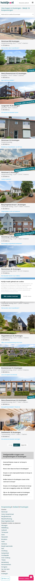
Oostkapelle (5, 555)
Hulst (3, 541)
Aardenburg (5, 562)
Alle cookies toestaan (11, 296)
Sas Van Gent (5, 569)
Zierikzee (4, 544)
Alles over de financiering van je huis (11, 342)
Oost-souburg (5, 558)
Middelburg (4, 528)
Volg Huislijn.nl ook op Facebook (10, 211)
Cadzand (4, 530)
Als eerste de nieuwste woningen (10, 439)
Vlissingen (4, 525)
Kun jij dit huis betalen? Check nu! (10, 407)
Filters (6, 578)
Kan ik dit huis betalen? (7, 80)
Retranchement (6, 564)
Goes (3, 534)
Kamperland (5, 553)
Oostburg (4, 551)
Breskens (4, 539)
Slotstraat (4, 512)
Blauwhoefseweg (6, 519)
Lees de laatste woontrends (9, 375)
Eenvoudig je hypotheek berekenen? (11, 243)
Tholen (3, 560)
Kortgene (4, 567)
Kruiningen (4, 573)
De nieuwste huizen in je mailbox (10, 276)
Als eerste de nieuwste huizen (9, 112)
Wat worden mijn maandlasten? (10, 48)
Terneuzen (4, 532)
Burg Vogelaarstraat (7, 521)
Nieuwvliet (4, 537)
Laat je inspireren (6, 179)
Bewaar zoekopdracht (26, 578)
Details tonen (27, 296)
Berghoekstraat (6, 516)
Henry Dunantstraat (7, 514)
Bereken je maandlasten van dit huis (11, 147)
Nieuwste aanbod (24, 3)
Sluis (2, 548)
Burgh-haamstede (7, 546)
